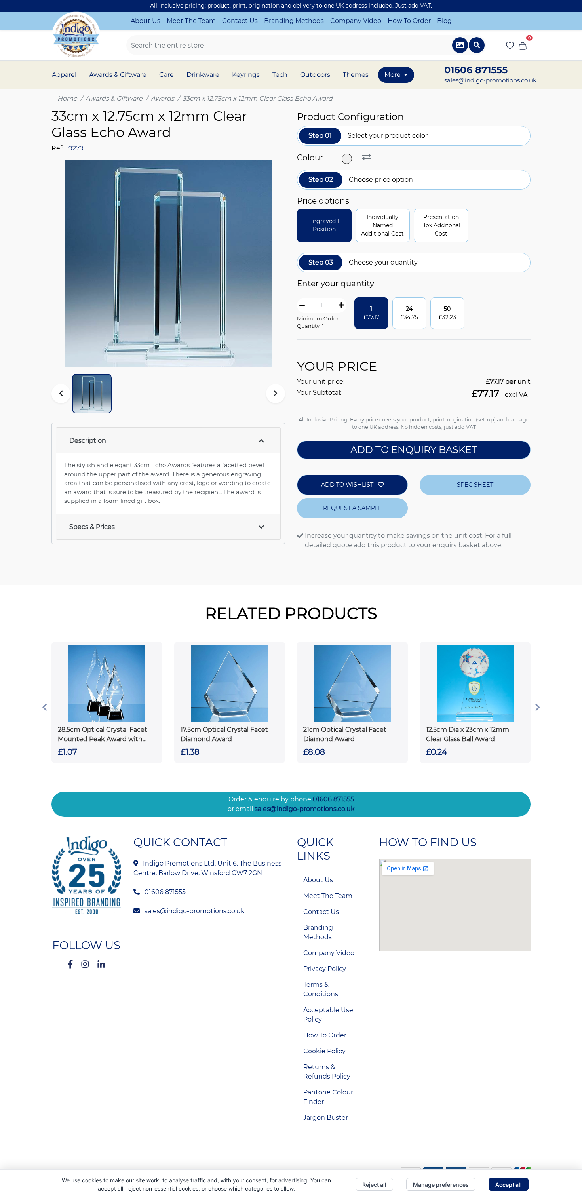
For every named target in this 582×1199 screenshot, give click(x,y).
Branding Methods (294, 21)
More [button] (392, 74)
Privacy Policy (324, 969)
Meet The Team (191, 21)
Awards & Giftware (114, 98)
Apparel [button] (64, 74)
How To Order (409, 21)
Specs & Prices (92, 527)
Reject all (374, 1184)
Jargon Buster (325, 1117)
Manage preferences (441, 1184)
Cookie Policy (324, 1051)
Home (67, 98)
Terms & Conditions (320, 989)
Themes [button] (356, 74)
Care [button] (166, 74)
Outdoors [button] (315, 74)
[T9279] (348, 159)
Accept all (508, 1184)
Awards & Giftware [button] (117, 74)
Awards (162, 98)
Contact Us (240, 21)
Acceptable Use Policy (328, 1014)
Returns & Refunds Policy (326, 1071)
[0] (522, 45)
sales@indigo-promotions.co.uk (490, 80)
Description (87, 440)
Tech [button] (279, 74)
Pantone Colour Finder (328, 1097)
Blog (444, 21)
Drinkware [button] (202, 74)
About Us (145, 21)
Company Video (355, 21)
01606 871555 (333, 799)
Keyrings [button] (246, 74)
